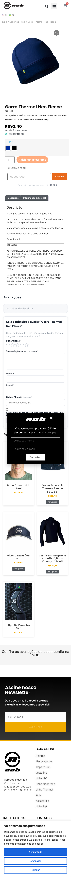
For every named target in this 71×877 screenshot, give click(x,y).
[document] (35, 438)
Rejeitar (36, 869)
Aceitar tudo (35, 852)
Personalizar (35, 860)
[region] (35, 848)
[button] (51, 418)
